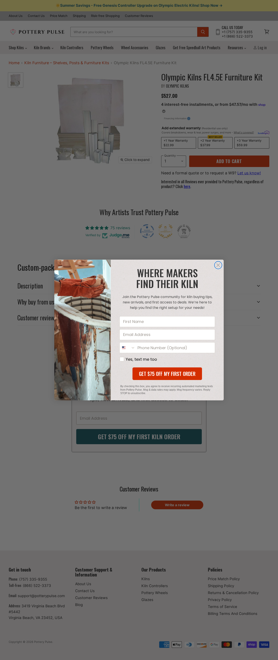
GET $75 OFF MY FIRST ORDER (167, 373)
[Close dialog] (218, 265)
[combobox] (127, 347)
